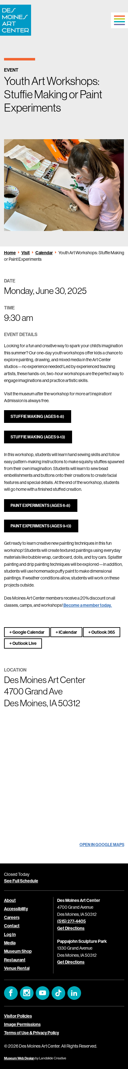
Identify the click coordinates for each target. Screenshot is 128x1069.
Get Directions (71, 928)
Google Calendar (28, 632)
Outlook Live (24, 643)
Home (10, 252)
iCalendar (67, 632)
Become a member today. (87, 605)
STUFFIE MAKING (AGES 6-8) (37, 416)
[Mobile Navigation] (119, 20)
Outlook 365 (103, 632)
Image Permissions (22, 1024)
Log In (10, 934)
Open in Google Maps (102, 844)
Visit (25, 252)
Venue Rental (17, 968)
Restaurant (14, 960)
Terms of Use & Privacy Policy (31, 1033)
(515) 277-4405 (71, 921)
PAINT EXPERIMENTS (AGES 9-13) (41, 525)
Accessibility (16, 909)
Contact (12, 926)
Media (10, 943)
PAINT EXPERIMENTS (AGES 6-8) (41, 505)
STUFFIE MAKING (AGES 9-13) (38, 436)
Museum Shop (18, 951)
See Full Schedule (21, 881)
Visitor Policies (18, 1016)
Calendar (44, 252)
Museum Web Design (19, 1058)
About (10, 900)
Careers (12, 917)
